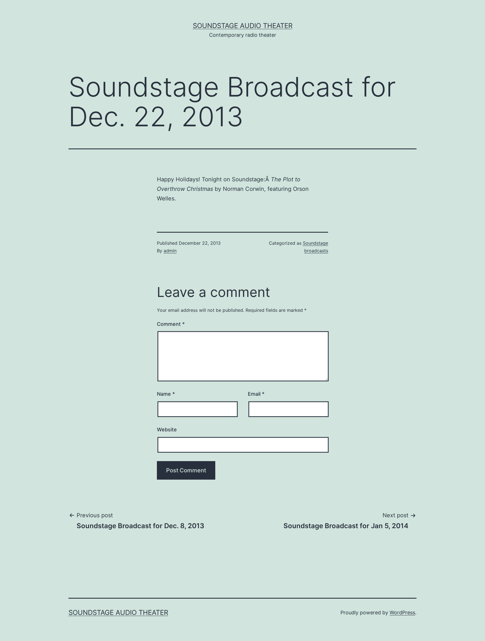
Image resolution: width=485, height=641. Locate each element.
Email (256, 394)
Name (166, 394)
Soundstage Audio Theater (242, 26)
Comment (171, 324)
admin (170, 250)
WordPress (402, 612)
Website (167, 429)
